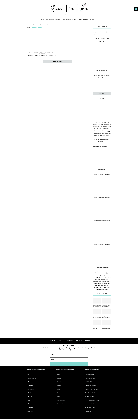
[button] (136, 9)
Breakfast (59, 381)
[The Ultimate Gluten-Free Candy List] (106, 300)
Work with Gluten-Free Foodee (92, 400)
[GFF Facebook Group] (102, 56)
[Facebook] (95, 33)
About (92, 19)
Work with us (83, 19)
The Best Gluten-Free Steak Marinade (97, 317)
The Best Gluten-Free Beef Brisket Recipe (42, 55)
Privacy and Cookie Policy (91, 407)
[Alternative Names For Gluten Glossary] (106, 322)
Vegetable (30, 407)
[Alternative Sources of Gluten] (102, 185)
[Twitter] (98, 33)
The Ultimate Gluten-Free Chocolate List (97, 306)
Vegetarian (30, 385)
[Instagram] (102, 33)
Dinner (41, 52)
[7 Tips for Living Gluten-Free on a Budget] (102, 208)
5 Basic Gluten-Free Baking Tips (97, 328)
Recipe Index (42, 53)
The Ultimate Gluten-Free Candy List (106, 306)
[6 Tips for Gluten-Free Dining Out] (102, 255)
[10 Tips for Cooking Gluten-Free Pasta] (106, 311)
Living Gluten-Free (89, 374)
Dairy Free (35, 52)
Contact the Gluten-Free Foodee (92, 392)
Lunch (58, 392)
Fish (29, 400)
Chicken (30, 396)
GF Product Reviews (91, 385)
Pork (29, 403)
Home (28, 24)
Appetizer (59, 378)
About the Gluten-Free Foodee (92, 389)
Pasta (58, 396)
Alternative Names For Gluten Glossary (106, 328)
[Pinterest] (105, 33)
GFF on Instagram (89, 396)
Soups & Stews (61, 403)
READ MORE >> (106, 135)
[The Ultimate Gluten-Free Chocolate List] (97, 300)
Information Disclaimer (90, 403)
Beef (30, 52)
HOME (42, 19)
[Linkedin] (109, 33)
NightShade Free (49, 52)
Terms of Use (88, 411)
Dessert (59, 385)
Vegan (29, 381)
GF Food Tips (89, 381)
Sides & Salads (61, 400)
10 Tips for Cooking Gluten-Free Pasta (106, 317)
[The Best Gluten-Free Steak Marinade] (97, 311)
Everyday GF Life (90, 378)
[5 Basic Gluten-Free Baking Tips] (97, 322)
